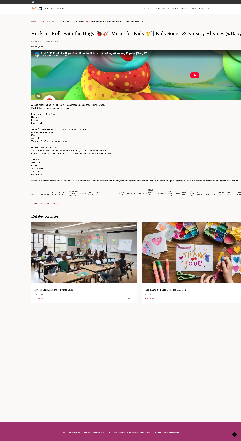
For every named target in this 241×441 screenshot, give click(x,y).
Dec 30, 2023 (36, 42)
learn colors (230, 193)
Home (147, 9)
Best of (123, 193)
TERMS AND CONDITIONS (128, 432)
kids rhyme (199, 193)
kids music (184, 193)
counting (141, 193)
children (131, 193)
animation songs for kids (73, 193)
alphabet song (63, 193)
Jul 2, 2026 (38, 294)
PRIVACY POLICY (112, 432)
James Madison (52, 42)
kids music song (192, 193)
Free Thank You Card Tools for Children (165, 289)
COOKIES (96, 432)
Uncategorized (47, 21)
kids (178, 193)
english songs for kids (151, 193)
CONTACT (87, 432)
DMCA (103, 432)
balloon (114, 193)
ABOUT (65, 432)
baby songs (91, 193)
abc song (54, 193)
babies (83, 193)
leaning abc (221, 193)
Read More (39, 299)
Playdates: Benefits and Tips (46, 203)
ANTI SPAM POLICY (76, 432)
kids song (207, 193)
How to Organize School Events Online (54, 289)
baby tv (98, 193)
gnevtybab (161, 193)
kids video (214, 193)
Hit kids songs (171, 193)
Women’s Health (198, 9)
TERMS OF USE (144, 432)
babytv (106, 193)
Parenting (178, 9)
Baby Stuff (161, 9)
